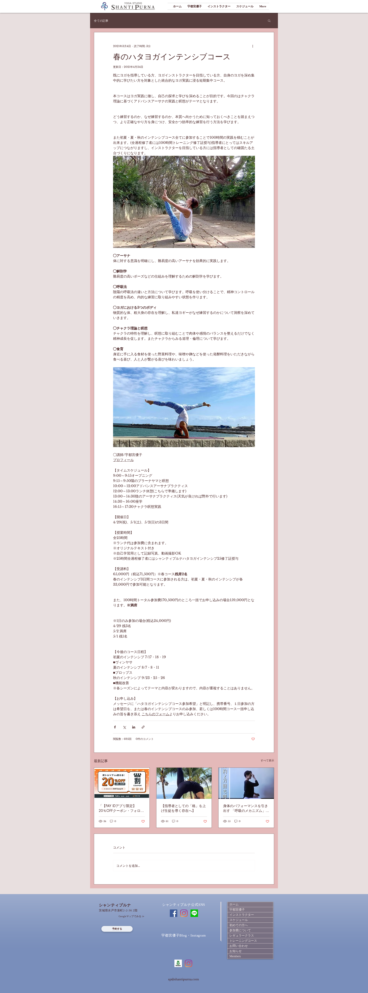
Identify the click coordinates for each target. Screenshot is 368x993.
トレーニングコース (243, 940)
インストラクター (241, 914)
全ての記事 (101, 20)
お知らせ (235, 951)
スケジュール (238, 920)
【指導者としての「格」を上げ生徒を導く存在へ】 (183, 808)
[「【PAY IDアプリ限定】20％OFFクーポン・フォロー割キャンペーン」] (122, 783)
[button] (269, 20)
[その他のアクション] (252, 46)
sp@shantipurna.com (183, 979)
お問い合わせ (238, 945)
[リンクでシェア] (143, 727)
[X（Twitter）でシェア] (124, 727)
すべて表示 (267, 760)
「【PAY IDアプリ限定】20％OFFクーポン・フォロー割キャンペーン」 (121, 808)
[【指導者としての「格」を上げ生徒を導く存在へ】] (184, 783)
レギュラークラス (241, 935)
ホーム (234, 904)
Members (235, 956)
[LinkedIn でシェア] (134, 727)
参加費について (240, 930)
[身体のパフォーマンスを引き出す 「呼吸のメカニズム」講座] (246, 783)
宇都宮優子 (237, 909)
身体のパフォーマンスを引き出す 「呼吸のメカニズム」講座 (246, 808)
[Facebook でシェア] (115, 727)
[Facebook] (173, 913)
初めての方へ (238, 925)
